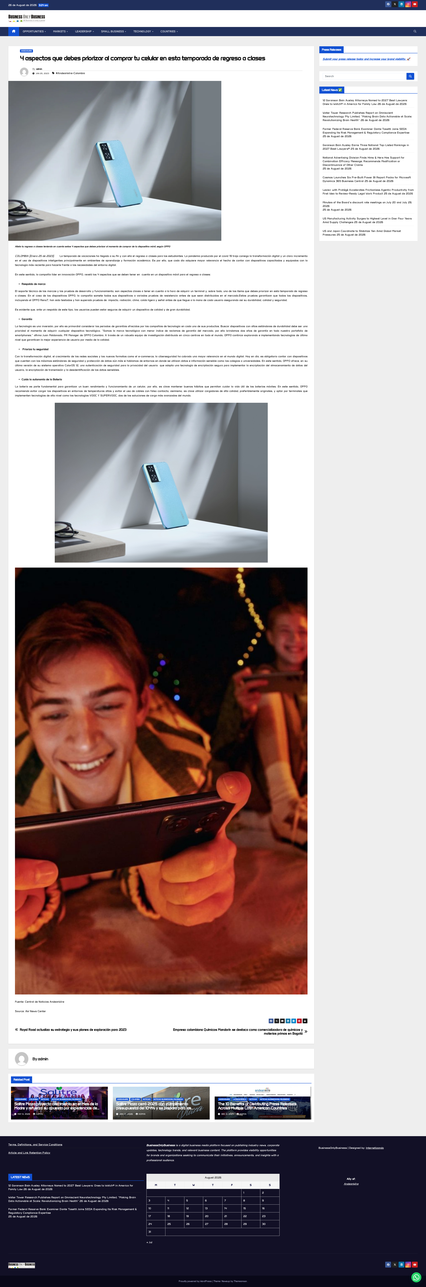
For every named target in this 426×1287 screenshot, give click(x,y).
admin (39, 69)
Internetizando (375, 1147)
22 (245, 1216)
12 (187, 1208)
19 (187, 1216)
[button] (415, 31)
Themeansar (240, 1281)
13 (206, 1208)
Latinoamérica (239, 1099)
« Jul (149, 1242)
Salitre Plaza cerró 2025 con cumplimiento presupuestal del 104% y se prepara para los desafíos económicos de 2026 (153, 1108)
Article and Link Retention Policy (29, 1152)
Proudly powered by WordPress (195, 1281)
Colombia (33, 1099)
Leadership (84, 31)
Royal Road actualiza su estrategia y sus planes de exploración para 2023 (73, 1030)
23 (263, 1216)
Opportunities (33, 31)
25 (169, 1224)
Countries (168, 31)
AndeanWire (26, 51)
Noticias (45, 1099)
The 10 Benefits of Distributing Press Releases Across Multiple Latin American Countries (257, 1105)
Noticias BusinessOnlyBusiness (66, 1099)
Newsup (226, 1281)
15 (244, 1208)
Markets (59, 31)
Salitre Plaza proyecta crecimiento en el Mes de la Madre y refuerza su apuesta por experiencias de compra (56, 1108)
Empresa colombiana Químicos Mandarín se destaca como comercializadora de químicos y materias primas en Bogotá (238, 1031)
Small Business (113, 31)
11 (168, 1208)
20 (207, 1216)
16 (263, 1208)
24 (150, 1224)
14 (225, 1208)
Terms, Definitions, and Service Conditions (35, 1144)
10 (149, 1208)
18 (168, 1216)
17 (149, 1216)
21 (225, 1216)
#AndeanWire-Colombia (70, 73)
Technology (142, 31)
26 (188, 1224)
